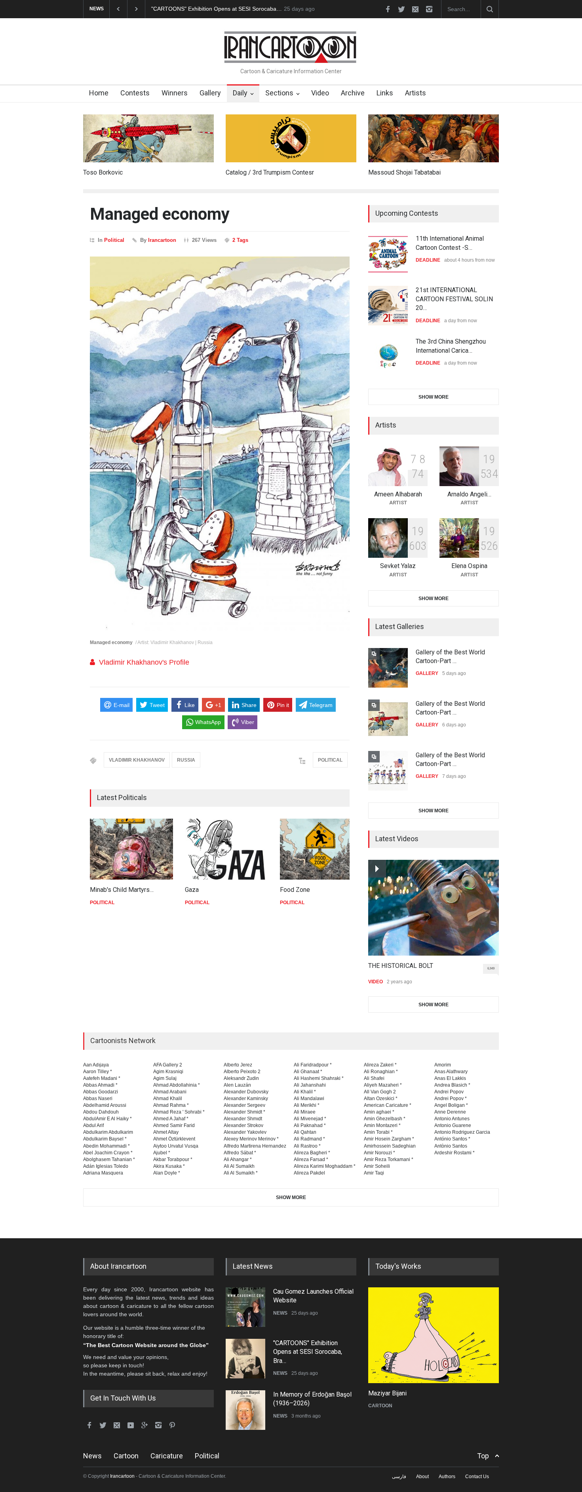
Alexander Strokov (243, 1125)
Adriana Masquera (103, 1173)
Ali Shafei (374, 1078)
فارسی (399, 1476)
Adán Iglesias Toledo (105, 1166)
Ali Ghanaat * (308, 1071)
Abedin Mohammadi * (106, 1146)
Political (114, 240)
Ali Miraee (305, 1112)
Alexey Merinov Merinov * (251, 1139)
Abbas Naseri (97, 1098)
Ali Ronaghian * (381, 1071)
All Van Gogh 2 (380, 1092)
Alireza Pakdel (309, 1173)
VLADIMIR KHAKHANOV (137, 760)
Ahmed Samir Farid (174, 1125)
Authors (447, 1476)
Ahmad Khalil (167, 1098)
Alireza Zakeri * (380, 1065)
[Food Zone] (321, 849)
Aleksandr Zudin (241, 1078)
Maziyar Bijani (387, 1393)
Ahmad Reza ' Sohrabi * (179, 1112)
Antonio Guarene (452, 1125)
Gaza (192, 889)
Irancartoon (162, 240)
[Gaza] (226, 849)
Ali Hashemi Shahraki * (319, 1078)
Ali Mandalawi (309, 1098)
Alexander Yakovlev (245, 1132)
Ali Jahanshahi (310, 1085)
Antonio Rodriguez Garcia (462, 1132)
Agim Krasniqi (168, 1071)
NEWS (280, 1313)
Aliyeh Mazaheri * (383, 1085)
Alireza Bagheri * (312, 1153)
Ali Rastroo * (307, 1146)
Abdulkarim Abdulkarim (108, 1132)
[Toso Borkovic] (148, 138)
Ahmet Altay (166, 1132)
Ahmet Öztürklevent (174, 1139)
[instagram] (429, 9)
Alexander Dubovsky (246, 1092)
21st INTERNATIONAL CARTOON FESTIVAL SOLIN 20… (454, 299)
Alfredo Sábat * (240, 1153)
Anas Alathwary (451, 1071)
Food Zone (295, 889)
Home (98, 93)
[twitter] (401, 9)
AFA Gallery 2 (167, 1065)
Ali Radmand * (309, 1139)
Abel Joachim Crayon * (108, 1153)
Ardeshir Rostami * (454, 1153)
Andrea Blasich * (452, 1085)
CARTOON (380, 1405)
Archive (353, 93)
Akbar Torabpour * (172, 1159)
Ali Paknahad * (310, 1125)
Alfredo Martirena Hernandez (255, 1146)
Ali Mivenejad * (310, 1118)
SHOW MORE (433, 397)
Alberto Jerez (238, 1065)
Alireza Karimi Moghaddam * (325, 1166)
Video (320, 93)
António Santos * (452, 1139)
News (92, 1456)
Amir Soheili (377, 1166)
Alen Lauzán (237, 1085)
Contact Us (477, 1476)
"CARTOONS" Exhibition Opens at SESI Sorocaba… (216, 9)
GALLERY (427, 673)
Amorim (442, 1065)
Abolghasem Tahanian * (109, 1159)
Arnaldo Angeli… (469, 494)
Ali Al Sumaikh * (241, 1173)
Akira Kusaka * (169, 1166)
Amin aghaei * (379, 1112)
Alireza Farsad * (311, 1159)
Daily (240, 93)
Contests (135, 93)
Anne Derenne (450, 1112)
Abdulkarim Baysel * (105, 1139)
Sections (279, 93)
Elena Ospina (469, 566)
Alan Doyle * (166, 1173)
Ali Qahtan (305, 1132)
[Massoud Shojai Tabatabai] (433, 138)
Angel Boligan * (451, 1105)
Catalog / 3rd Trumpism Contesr (270, 172)
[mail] (415, 9)
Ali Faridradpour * (313, 1065)
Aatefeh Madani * (101, 1078)
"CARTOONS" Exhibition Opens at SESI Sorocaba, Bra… (307, 1352)
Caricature (166, 1456)
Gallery (210, 93)
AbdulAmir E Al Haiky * (107, 1118)
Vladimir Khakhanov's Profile (144, 662)
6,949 (491, 968)
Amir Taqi (374, 1173)
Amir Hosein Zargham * (389, 1139)
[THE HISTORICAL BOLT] (433, 908)
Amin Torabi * (378, 1132)
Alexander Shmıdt (243, 1118)
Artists (415, 93)
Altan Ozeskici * (381, 1098)
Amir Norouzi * (379, 1153)
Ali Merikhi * (307, 1105)
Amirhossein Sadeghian (390, 1146)
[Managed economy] (220, 444)
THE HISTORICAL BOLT (400, 965)
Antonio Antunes (452, 1118)
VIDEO (375, 982)
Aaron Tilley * (97, 1071)
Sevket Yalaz (398, 566)
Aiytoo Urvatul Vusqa (175, 1146)
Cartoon (126, 1456)
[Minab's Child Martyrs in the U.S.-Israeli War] (131, 849)
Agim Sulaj (165, 1078)
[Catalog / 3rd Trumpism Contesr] (291, 138)
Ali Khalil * (305, 1092)
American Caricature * (387, 1105)
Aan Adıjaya (96, 1065)
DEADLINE (428, 260)
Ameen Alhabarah (398, 494)
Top (483, 1456)
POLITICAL (330, 760)
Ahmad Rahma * (171, 1105)
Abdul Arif (93, 1125)
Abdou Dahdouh (101, 1112)
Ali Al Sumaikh (239, 1166)
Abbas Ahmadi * (100, 1085)
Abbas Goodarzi (100, 1092)
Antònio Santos (450, 1146)
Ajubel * (161, 1153)
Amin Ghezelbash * (384, 1118)
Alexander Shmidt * (244, 1112)
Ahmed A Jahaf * (170, 1118)
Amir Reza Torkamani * (388, 1159)
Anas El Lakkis (450, 1078)
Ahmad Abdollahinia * (176, 1085)
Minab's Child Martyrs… (122, 889)
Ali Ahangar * (238, 1159)
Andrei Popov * (450, 1098)
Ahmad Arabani (169, 1092)
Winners (175, 93)
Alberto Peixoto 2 (242, 1071)
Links (385, 93)
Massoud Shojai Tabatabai (404, 172)
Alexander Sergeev (244, 1105)
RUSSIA (186, 760)
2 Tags (240, 240)
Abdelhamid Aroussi (104, 1105)
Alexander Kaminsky (246, 1098)
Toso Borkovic (103, 172)
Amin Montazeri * (382, 1125)
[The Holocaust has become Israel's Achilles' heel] (433, 1335)
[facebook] (388, 9)
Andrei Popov (449, 1092)
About (422, 1476)
